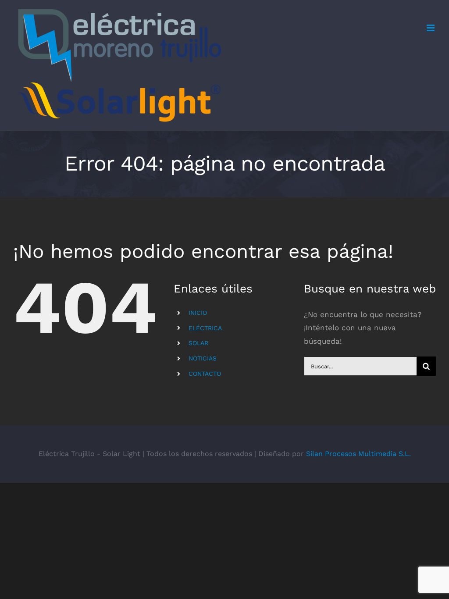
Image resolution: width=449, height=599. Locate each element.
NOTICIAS (203, 358)
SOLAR (198, 342)
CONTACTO (205, 373)
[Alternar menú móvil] (431, 27)
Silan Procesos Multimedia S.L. (358, 453)
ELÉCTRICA (205, 328)
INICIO (198, 312)
